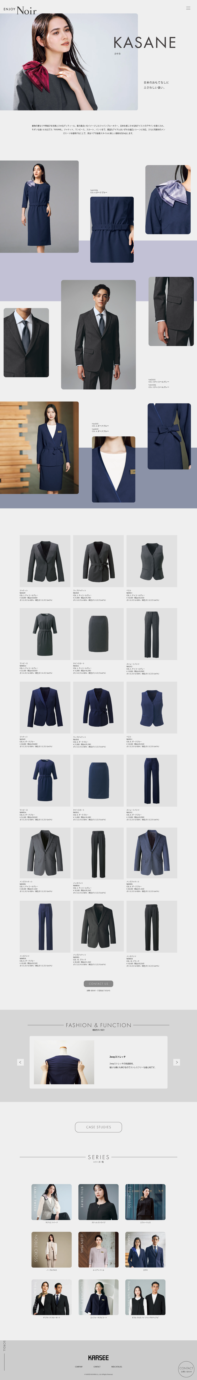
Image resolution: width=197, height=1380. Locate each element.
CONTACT (97, 1367)
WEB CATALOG (116, 1367)
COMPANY (79, 1367)
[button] (17, 1062)
